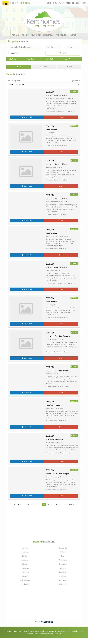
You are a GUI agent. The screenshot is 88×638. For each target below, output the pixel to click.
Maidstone (25, 568)
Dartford (25, 556)
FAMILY (61, 3)
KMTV (55, 3)
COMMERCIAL (48, 35)
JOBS (77, 3)
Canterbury (25, 552)
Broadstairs (63, 548)
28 (65, 505)
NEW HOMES (36, 35)
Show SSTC (14, 53)
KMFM (83, 3)
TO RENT (25, 35)
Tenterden (63, 580)
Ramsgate (25, 572)
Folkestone (63, 560)
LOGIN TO (21, 3)
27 (61, 505)
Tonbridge (25, 584)
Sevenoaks (25, 576)
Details (28, 117)
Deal (62, 556)
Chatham (63, 552)
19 (48, 505)
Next (70, 505)
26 (57, 505)
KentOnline (66, 631)
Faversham (25, 560)
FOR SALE (15, 35)
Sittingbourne (25, 580)
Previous (19, 505)
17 (39, 505)
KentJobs (75, 631)
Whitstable (63, 584)
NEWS (49, 3)
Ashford (25, 548)
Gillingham (25, 564)
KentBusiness (40, 633)
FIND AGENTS (61, 35)
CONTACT (72, 35)
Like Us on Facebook (37, 631)
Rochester (62, 572)
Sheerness (62, 576)
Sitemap (8, 631)
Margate (63, 568)
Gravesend (63, 564)
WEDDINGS (70, 3)
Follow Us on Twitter (20, 631)
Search (63, 53)
